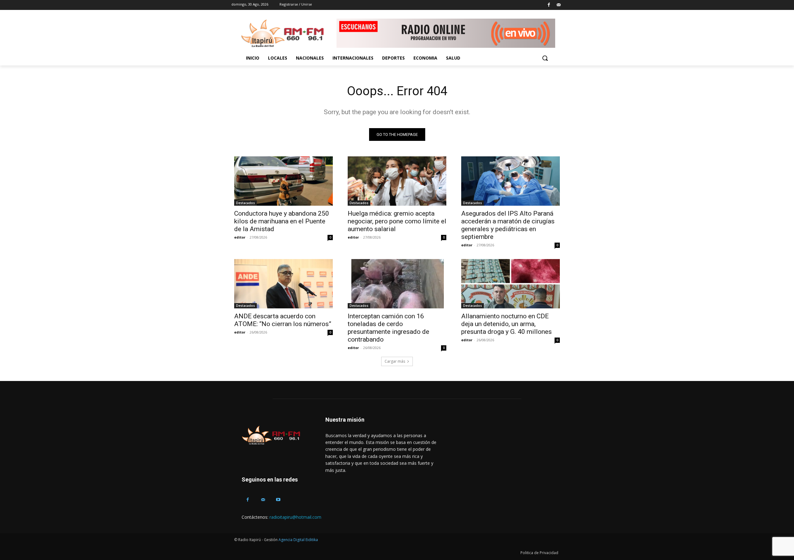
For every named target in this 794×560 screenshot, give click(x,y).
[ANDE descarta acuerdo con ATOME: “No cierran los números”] (283, 283)
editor (239, 237)
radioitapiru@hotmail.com (295, 517)
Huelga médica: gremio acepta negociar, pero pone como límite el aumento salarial (397, 221)
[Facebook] (549, 5)
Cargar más (395, 361)
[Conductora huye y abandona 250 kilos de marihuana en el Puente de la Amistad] (283, 181)
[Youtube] (278, 500)
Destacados (245, 203)
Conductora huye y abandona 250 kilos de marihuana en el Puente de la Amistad (281, 221)
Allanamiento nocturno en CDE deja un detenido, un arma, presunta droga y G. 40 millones (506, 323)
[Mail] (558, 5)
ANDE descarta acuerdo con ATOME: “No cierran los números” (282, 320)
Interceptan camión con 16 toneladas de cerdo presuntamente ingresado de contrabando (388, 327)
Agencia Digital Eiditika (298, 539)
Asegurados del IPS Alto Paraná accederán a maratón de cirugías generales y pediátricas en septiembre (508, 225)
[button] (545, 58)
